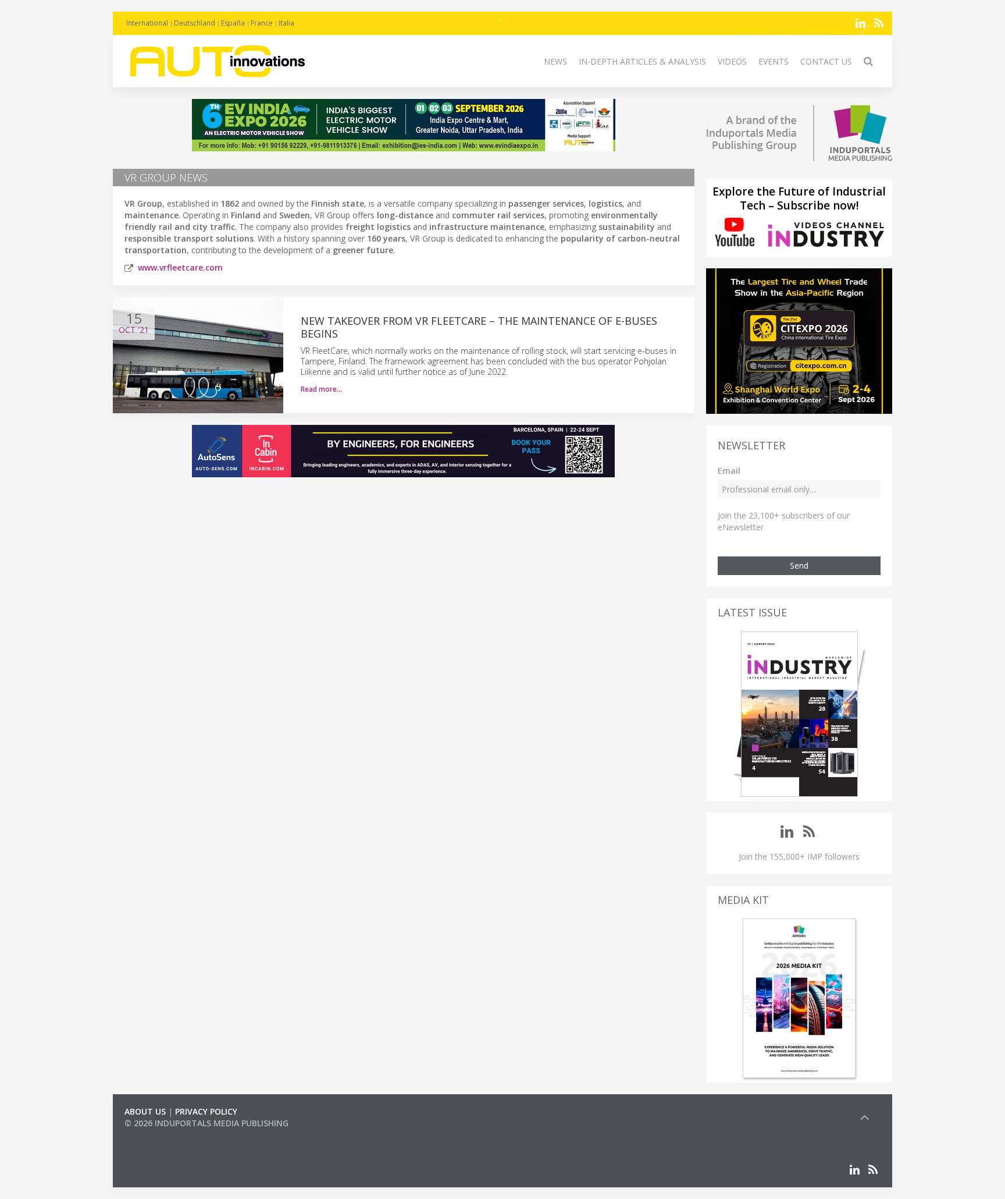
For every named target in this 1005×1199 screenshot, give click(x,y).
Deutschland (194, 23)
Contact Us (826, 61)
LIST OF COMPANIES (164, 1134)
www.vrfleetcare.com (180, 267)
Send (799, 565)
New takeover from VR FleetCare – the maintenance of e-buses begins (479, 327)
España (233, 23)
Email (729, 470)
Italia (286, 23)
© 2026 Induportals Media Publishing (206, 1123)
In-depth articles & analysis (642, 61)
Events (773, 61)
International (147, 23)
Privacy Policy (206, 1111)
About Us (145, 1111)
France (262, 23)
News (555, 61)
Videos (732, 61)
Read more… (321, 389)
